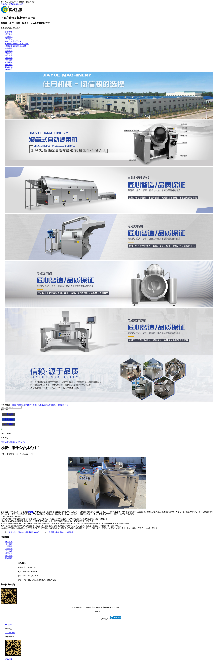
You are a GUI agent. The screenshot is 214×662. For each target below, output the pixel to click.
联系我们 (12, 4)
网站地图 (19, 4)
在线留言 (8, 69)
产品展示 (8, 39)
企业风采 (8, 51)
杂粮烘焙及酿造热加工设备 (16, 46)
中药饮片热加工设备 (13, 41)
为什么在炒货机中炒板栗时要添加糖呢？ (24, 532)
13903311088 (10, 633)
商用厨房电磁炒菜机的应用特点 (61, 532)
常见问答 (8, 60)
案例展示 (8, 48)
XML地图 (138, 607)
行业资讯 (8, 58)
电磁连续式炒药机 (32, 405)
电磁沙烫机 (44, 405)
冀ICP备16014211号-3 (110, 611)
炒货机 (30, 512)
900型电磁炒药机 (18, 405)
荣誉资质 (8, 53)
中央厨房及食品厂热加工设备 (17, 44)
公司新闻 (8, 62)
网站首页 (8, 32)
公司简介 (8, 37)
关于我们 (4, 4)
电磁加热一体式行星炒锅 (58, 405)
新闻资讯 (8, 55)
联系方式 (8, 67)
